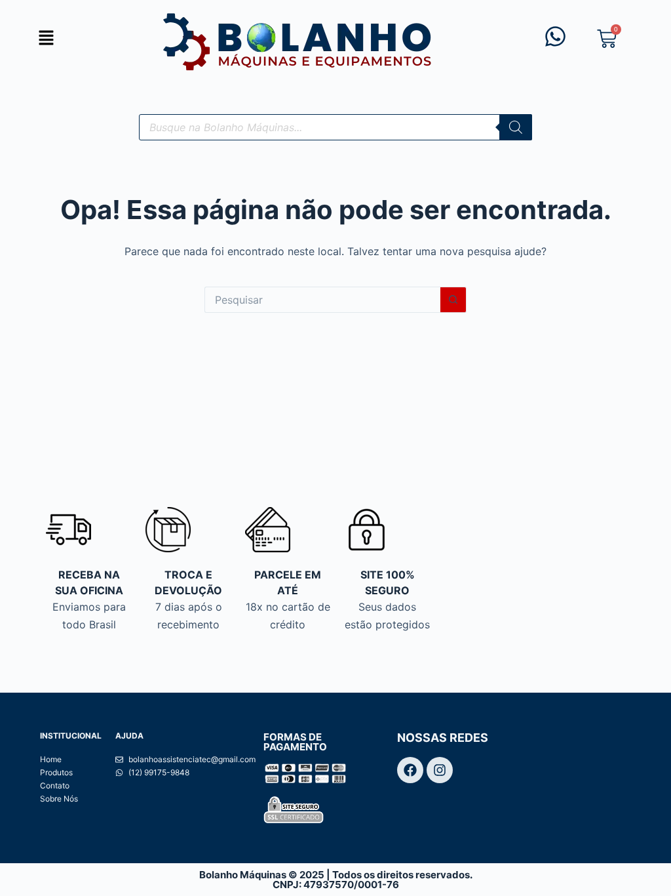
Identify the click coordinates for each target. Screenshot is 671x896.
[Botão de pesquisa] (453, 300)
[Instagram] (440, 770)
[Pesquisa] (515, 127)
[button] (45, 38)
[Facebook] (410, 770)
